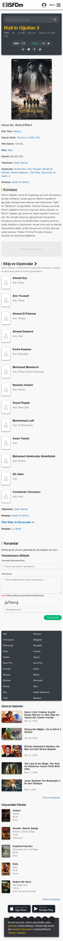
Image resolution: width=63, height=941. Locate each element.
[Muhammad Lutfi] (6, 425)
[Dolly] (6, 869)
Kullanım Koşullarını (22, 929)
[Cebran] (6, 815)
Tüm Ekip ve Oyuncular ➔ (17, 522)
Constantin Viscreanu (26, 492)
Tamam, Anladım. (17, 932)
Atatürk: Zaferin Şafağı (25, 828)
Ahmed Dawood (19, 172)
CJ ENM (16, 528)
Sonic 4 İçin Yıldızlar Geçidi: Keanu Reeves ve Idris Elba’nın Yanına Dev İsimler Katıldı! (41, 715)
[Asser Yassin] (6, 443)
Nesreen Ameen (23, 385)
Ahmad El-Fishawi (24, 313)
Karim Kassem (22, 349)
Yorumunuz (6, 573)
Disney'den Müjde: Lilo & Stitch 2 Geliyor (42, 730)
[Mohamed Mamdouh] (6, 371)
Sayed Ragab (21, 403)
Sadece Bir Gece (22, 881)
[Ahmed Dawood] (6, 336)
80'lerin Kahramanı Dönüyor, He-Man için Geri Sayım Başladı (42, 748)
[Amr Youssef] (6, 300)
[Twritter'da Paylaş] (40, 49)
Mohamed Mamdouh (26, 367)
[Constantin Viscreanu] (6, 496)
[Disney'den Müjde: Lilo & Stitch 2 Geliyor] (12, 734)
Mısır (10, 150)
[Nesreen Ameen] (6, 389)
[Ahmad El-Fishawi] (6, 318)
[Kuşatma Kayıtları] (6, 851)
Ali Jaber (18, 474)
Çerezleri (13, 925)
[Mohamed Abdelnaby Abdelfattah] (6, 461)
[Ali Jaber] (6, 478)
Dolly (15, 863)
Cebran (16, 810)
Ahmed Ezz (20, 169)
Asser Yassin (21, 438)
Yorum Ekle (53, 617)
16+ (13, 32)
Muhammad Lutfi (23, 420)
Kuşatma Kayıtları (23, 846)
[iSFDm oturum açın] (44, 4)
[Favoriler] (28, 49)
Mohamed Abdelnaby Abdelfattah (34, 456)
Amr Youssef (34, 169)
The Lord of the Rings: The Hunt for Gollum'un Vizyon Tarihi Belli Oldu (42, 766)
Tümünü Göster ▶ (51, 797)
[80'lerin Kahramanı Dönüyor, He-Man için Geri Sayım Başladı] (12, 751)
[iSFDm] (13, 4)
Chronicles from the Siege (25, 849)
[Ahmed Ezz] (6, 282)
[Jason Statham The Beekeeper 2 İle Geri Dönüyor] (12, 785)
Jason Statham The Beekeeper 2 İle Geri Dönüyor (42, 782)
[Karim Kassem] (6, 354)
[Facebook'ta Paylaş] (34, 49)
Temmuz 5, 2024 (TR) (28, 137)
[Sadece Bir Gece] (6, 886)
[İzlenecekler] (23, 49)
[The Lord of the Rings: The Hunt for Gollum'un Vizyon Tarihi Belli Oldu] (12, 768)
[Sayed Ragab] (6, 407)
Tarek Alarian (21, 162)
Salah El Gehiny (20, 182)
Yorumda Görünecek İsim (13, 560)
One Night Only (20, 885)
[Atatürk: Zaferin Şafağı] (6, 833)
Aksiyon (32, 32)
